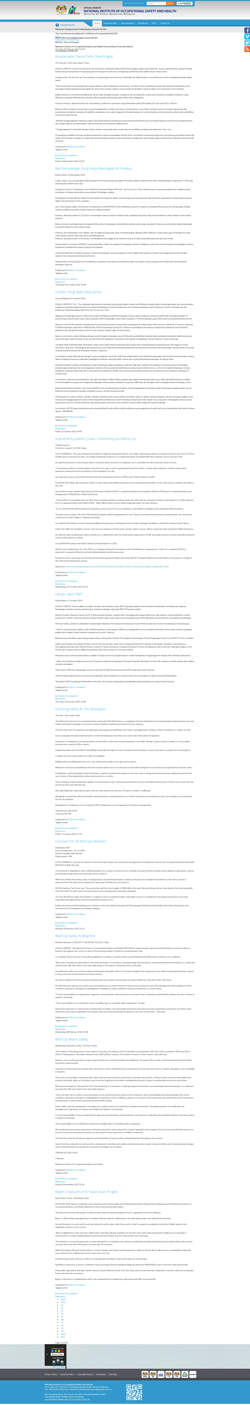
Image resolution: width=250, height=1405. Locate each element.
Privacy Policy (51, 1374)
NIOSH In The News (76, 146)
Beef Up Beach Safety (71, 1039)
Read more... (60, 158)
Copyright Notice (85, 1374)
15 (62, 1316)
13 (62, 1311)
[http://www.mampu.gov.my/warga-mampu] (192, 1374)
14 (62, 1313)
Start (63, 1299)
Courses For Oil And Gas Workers (80, 841)
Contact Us (165, 23)
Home (97, 23)
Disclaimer (101, 1374)
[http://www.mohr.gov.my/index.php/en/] (169, 1374)
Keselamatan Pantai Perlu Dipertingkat (84, 56)
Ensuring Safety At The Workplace (80, 708)
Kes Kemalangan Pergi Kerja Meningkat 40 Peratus (93, 168)
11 (62, 1305)
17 (62, 1322)
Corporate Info (110, 23)
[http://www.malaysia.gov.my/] (145, 1374)
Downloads (143, 23)
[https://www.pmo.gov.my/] (153, 1374)
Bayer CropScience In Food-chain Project (86, 1191)
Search (170, 3)
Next (63, 1334)
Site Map (113, 1374)
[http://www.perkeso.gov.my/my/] (184, 1374)
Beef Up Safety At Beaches (75, 935)
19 (62, 1328)
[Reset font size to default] (58, 1364)
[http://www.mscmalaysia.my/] (161, 1374)
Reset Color (57, 1354)
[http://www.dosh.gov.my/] (176, 1374)
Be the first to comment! (66, 155)
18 (62, 1325)
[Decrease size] (62, 1364)
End (63, 1337)
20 (62, 1331)
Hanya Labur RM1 (69, 594)
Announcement (127, 23)
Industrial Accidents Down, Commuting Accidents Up (95, 438)
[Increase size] (54, 1364)
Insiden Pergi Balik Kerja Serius (78, 291)
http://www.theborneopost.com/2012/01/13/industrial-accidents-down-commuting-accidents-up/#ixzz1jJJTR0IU (117, 566)
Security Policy (67, 1374)
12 (62, 1308)
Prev (63, 1302)
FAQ (154, 23)
